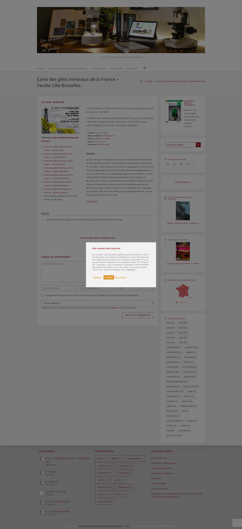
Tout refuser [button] (120, 277)
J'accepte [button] (108, 277)
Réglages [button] (97, 277)
